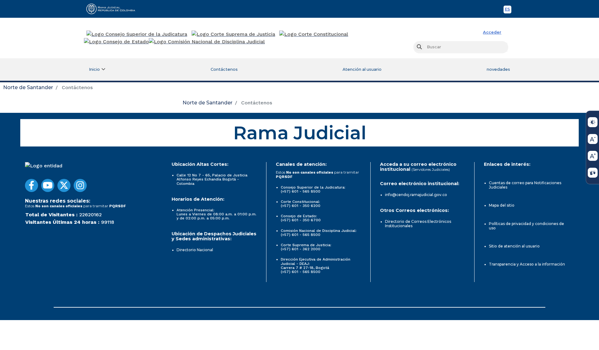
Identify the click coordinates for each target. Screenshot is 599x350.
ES (508, 10)
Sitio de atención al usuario (514, 246)
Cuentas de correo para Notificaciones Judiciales (525, 184)
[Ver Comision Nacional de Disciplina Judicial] (207, 42)
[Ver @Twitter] (64, 185)
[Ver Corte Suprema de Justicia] (233, 34)
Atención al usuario (362, 69)
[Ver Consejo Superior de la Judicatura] (137, 34)
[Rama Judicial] (114, 9)
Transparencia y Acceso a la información (527, 264)
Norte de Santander (28, 87)
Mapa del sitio (501, 205)
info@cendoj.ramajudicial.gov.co (416, 194)
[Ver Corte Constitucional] (314, 34)
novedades (498, 69)
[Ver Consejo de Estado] (116, 42)
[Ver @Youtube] (47, 185)
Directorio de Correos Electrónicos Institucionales (418, 223)
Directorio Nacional (195, 249)
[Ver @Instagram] (80, 185)
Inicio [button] (94, 69)
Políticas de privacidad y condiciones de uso (526, 225)
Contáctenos (224, 69)
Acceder (492, 32)
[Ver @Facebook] (31, 185)
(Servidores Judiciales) (431, 169)
